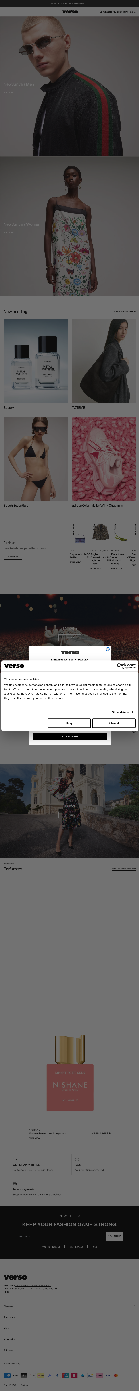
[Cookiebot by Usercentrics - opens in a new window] (120, 666)
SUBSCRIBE (68, 736)
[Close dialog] (106, 649)
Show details (120, 712)
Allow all (114, 723)
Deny (69, 723)
